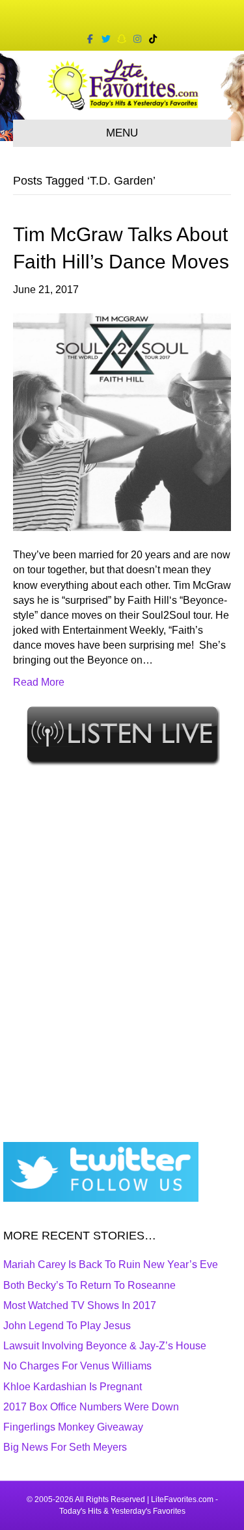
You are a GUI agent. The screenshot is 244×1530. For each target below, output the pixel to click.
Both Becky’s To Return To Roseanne (89, 1285)
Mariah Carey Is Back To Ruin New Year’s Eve (110, 1264)
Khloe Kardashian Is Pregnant (72, 1386)
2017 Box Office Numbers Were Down (91, 1406)
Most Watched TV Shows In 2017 (79, 1305)
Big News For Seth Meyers (65, 1447)
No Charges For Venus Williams (77, 1365)
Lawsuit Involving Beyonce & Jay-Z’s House (104, 1345)
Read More (38, 682)
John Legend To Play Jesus (67, 1325)
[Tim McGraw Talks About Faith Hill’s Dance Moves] (122, 421)
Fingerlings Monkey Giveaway (73, 1427)
